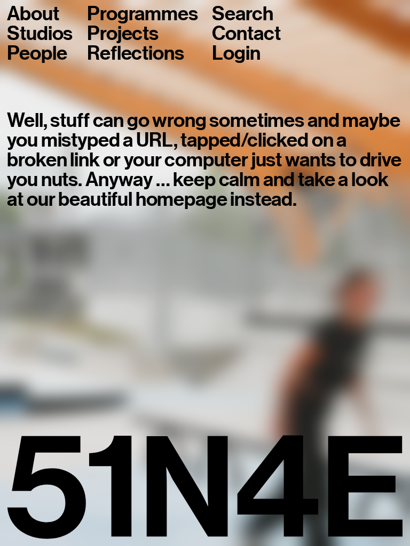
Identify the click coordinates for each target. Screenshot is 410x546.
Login (236, 53)
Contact (246, 34)
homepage (181, 199)
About (33, 14)
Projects (123, 34)
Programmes (142, 14)
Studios (40, 34)
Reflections (135, 53)
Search (242, 14)
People (37, 53)
